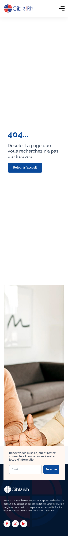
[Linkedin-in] (23, 523)
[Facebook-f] (6, 523)
